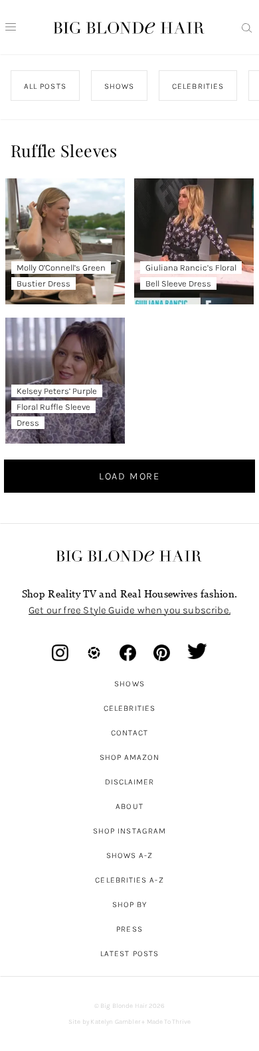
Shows (129, 683)
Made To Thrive (169, 1022)
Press (129, 929)
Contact (130, 732)
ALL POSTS (45, 86)
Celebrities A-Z (129, 880)
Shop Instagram (129, 830)
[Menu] (10, 27)
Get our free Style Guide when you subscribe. (129, 610)
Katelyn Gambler (115, 1022)
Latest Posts (129, 953)
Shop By (129, 904)
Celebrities (129, 708)
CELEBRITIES (198, 86)
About (129, 806)
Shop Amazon (130, 757)
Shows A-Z (129, 855)
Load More (129, 476)
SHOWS (118, 86)
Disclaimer (130, 781)
